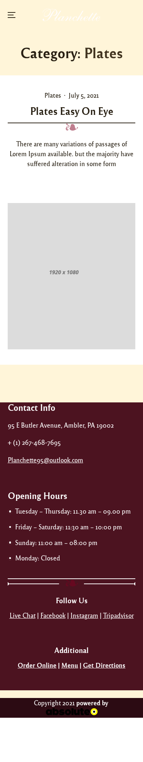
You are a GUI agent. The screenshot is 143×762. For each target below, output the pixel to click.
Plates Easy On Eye (71, 110)
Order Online (37, 665)
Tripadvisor (118, 615)
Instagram (84, 615)
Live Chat (23, 615)
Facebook (53, 615)
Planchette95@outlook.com (45, 460)
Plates (52, 95)
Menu (69, 665)
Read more (74, 182)
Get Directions (104, 665)
